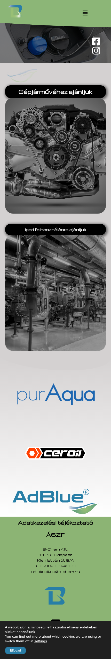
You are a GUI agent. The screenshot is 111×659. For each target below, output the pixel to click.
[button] (85, 13)
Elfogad (15, 650)
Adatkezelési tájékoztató (55, 522)
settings (40, 641)
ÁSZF (55, 534)
